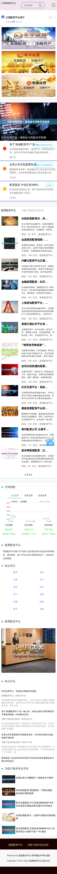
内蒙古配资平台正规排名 (35, 260)
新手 (15, 608)
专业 (42, 572)
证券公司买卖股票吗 (43, 165)
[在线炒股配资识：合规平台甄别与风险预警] (8, 817)
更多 (50, 17)
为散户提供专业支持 (43, 144)
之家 (15, 579)
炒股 (42, 601)
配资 (15, 572)
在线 (42, 594)
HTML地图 (45, 855)
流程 (42, 608)
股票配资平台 (15, 844)
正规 (15, 601)
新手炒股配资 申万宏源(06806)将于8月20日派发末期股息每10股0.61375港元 (34, 804)
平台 (42, 579)
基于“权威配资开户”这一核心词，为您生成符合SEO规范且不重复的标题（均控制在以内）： (27, 713)
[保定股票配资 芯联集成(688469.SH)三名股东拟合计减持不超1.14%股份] (8, 830)
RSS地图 (35, 855)
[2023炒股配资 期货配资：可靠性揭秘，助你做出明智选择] (8, 792)
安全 (15, 586)
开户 (15, 594)
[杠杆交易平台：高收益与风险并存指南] (28, 121)
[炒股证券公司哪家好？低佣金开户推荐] (8, 779)
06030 (49, 185)
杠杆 (42, 586)
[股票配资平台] (8, 4)
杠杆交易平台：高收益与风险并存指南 (23, 137)
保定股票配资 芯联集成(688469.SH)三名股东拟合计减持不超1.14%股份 (35, 830)
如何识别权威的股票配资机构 (38, 366)
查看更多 (28, 474)
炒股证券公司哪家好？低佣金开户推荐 (34, 777)
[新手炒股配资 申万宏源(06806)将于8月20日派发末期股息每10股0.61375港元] (8, 804)
